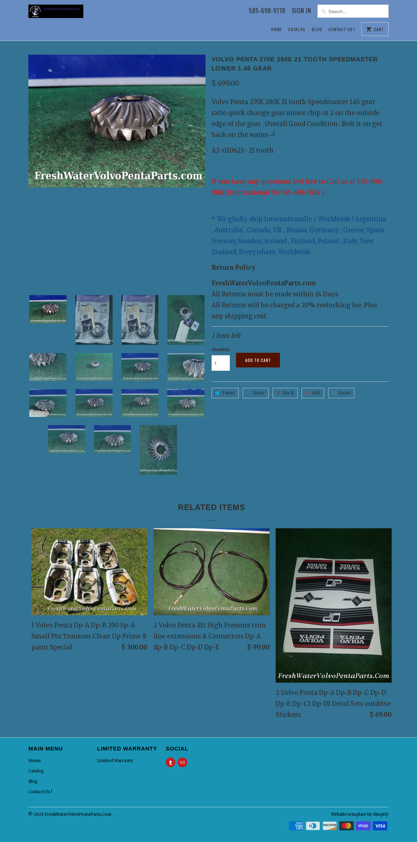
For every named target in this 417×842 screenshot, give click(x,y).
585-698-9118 (267, 11)
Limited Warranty (115, 760)
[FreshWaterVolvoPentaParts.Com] (55, 14)
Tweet (228, 393)
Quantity (221, 349)
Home (276, 29)
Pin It (288, 393)
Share (259, 393)
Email (344, 393)
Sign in (301, 11)
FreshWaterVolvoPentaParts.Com (78, 814)
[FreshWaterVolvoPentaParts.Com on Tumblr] (170, 762)
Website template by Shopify (360, 814)
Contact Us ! (341, 29)
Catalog (296, 29)
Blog (317, 29)
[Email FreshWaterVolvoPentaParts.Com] (182, 762)
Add (316, 393)
